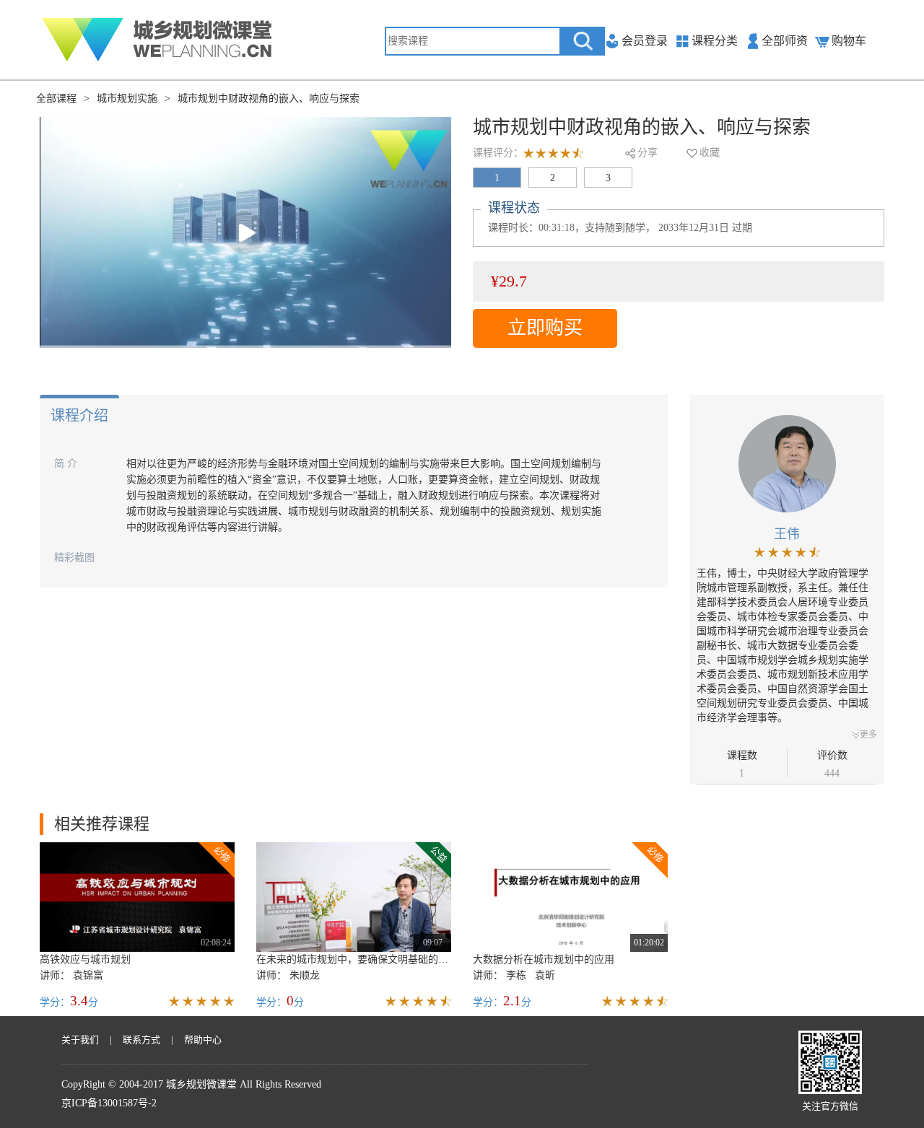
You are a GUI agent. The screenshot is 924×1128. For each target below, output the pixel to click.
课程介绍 (79, 416)
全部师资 (785, 41)
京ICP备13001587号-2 (109, 1103)
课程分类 (715, 41)
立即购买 (545, 328)
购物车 (849, 41)
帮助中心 (203, 1039)
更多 (868, 735)
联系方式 (141, 1039)
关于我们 (80, 1039)
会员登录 (645, 41)
